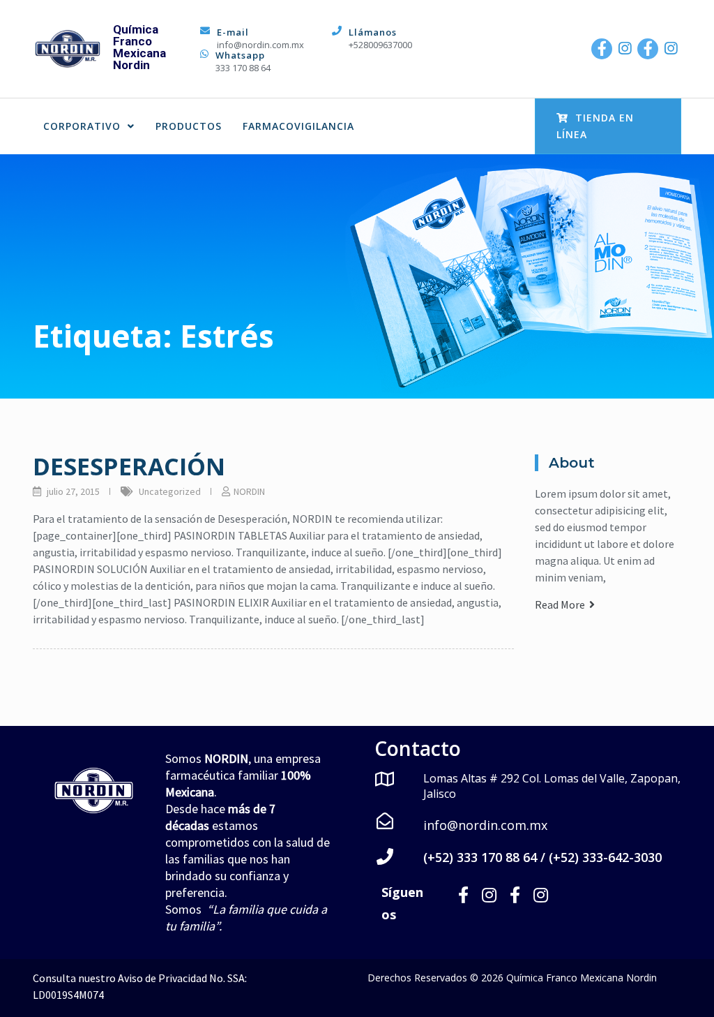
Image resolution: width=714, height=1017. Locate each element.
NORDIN (249, 491)
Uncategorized (170, 491)
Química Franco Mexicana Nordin (139, 47)
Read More (562, 604)
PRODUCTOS (188, 126)
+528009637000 (380, 44)
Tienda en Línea (595, 126)
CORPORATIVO (82, 126)
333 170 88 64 (243, 67)
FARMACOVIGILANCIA (298, 126)
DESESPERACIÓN (129, 466)
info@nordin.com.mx (260, 44)
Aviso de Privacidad (162, 978)
